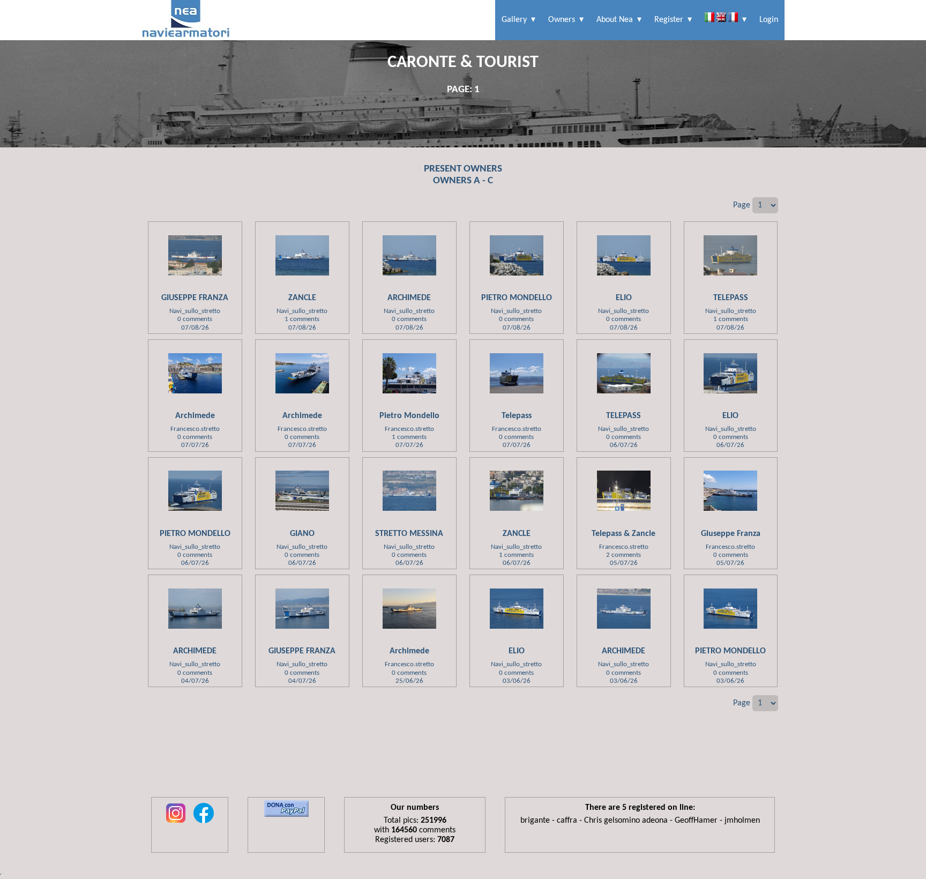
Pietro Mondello (409, 416)
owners (561, 20)
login (768, 20)
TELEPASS (730, 298)
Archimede (195, 416)
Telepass (517, 416)
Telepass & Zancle (623, 534)
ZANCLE (302, 298)
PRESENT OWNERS (463, 169)
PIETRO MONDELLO (516, 298)
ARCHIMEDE (409, 298)
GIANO (302, 534)
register (668, 20)
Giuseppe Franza (730, 534)
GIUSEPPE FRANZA (194, 298)
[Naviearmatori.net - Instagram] (176, 824)
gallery (514, 20)
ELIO (624, 298)
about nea (614, 20)
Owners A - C (463, 181)
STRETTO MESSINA (409, 534)
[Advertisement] (463, 762)
